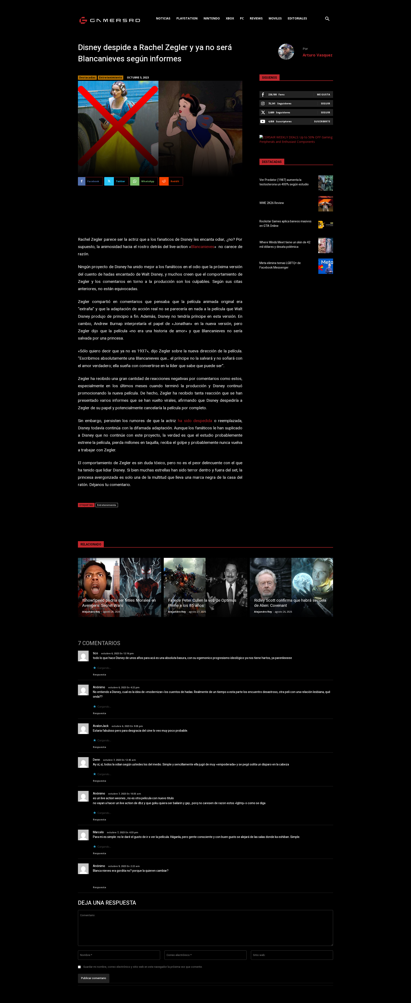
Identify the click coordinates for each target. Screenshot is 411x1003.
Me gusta (323, 94)
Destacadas (87, 77)
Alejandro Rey (91, 611)
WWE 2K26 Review (271, 203)
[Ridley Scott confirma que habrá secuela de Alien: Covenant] (291, 587)
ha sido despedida (195, 421)
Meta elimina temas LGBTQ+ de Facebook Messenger (280, 265)
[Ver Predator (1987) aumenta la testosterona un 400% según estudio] (325, 183)
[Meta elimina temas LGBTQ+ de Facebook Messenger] (325, 266)
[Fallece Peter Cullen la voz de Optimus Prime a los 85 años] (205, 587)
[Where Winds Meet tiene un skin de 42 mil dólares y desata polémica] (325, 245)
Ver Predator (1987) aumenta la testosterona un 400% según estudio (284, 182)
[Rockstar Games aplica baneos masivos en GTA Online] (325, 224)
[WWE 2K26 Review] (325, 203)
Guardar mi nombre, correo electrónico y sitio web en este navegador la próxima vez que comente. (143, 967)
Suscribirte (322, 121)
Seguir (325, 103)
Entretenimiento (110, 77)
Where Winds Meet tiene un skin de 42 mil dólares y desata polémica (284, 244)
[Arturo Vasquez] (290, 52)
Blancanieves (202, 247)
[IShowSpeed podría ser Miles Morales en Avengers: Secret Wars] (119, 587)
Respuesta (99, 674)
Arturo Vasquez (317, 55)
